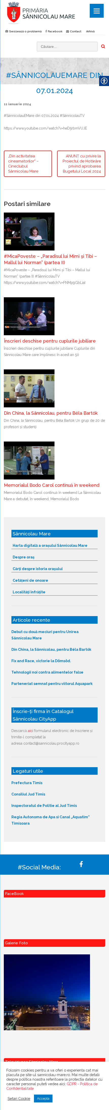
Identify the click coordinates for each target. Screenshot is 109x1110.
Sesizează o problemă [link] (25, 31)
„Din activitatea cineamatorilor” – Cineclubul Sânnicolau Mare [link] (23, 164)
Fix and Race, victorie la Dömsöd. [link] (41, 661)
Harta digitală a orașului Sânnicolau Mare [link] (50, 545)
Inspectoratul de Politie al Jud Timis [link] (44, 806)
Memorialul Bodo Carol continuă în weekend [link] (51, 485)
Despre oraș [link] (23, 557)
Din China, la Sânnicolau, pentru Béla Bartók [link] (51, 413)
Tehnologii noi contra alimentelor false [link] (47, 672)
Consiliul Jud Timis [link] (28, 794)
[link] (54, 13)
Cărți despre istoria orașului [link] (38, 569)
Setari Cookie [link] (19, 1098)
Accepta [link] (43, 1098)
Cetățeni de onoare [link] (30, 580)
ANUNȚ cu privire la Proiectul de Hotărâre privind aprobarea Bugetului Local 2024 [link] (82, 164)
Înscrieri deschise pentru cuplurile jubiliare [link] (50, 341)
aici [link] (30, 731)
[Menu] (97, 11)
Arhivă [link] (90, 31)
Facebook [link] (55, 31)
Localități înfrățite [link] (29, 592)
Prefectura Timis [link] (26, 783)
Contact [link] (75, 31)
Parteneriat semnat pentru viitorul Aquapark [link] (52, 684)
